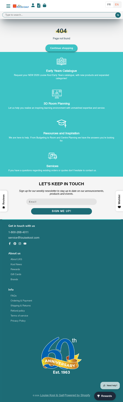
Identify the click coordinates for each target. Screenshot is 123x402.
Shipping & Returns (21, 305)
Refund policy (18, 311)
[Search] (118, 15)
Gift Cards (16, 274)
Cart (44, 6)
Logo (21, 6)
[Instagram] (19, 243)
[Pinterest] (14, 243)
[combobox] (61, 14)
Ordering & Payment (21, 301)
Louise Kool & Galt (52, 395)
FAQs (14, 296)
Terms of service (19, 316)
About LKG (16, 259)
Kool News (16, 264)
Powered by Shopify (77, 395)
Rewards (15, 269)
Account (33, 6)
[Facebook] (9, 243)
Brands (14, 279)
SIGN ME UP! (61, 211)
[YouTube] (25, 243)
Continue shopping (61, 48)
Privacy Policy (18, 321)
